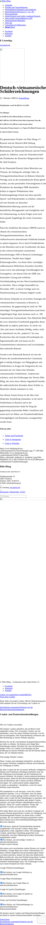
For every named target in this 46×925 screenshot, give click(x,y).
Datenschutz (14, 492)
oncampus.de (5, 45)
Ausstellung (24, 98)
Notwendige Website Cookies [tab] (11, 757)
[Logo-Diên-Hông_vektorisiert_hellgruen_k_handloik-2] (5, 1)
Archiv (22, 492)
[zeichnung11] (12, 81)
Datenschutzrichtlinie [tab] (8, 909)
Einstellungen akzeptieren (10, 707)
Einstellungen (19, 710)
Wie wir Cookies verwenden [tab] (11, 725)
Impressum (4, 492)
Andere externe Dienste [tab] (9, 844)
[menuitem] (25, 5)
